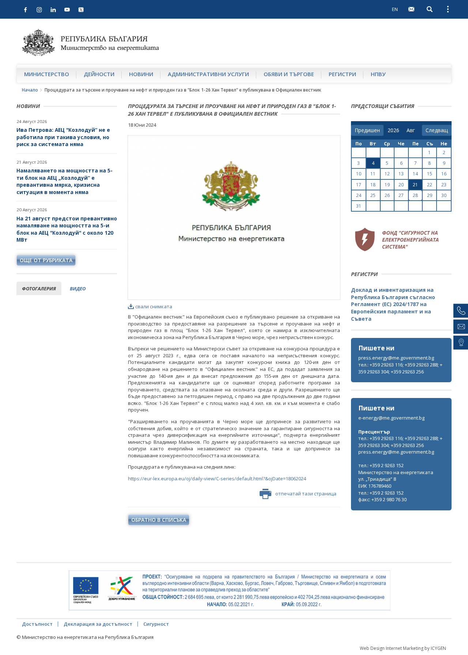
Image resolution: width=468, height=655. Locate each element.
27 (401, 195)
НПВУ (378, 74)
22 (429, 185)
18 (372, 185)
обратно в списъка (158, 519)
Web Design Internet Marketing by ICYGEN (403, 648)
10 (358, 174)
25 (372, 195)
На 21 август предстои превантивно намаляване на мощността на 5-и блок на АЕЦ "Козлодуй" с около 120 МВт (66, 229)
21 (415, 185)
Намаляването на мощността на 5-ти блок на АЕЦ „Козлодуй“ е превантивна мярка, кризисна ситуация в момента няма (64, 181)
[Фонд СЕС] (396, 238)
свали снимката (153, 306)
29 (429, 195)
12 (387, 174)
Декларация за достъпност (98, 624)
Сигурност (156, 624)
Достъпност (37, 624)
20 (401, 185)
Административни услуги (208, 74)
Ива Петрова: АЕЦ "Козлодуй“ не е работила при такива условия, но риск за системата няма (63, 137)
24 (358, 195)
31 (358, 206)
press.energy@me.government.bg (396, 357)
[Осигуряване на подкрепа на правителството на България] (229, 590)
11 (372, 174)
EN (395, 9)
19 (387, 185)
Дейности (99, 74)
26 (387, 195)
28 (415, 195)
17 (358, 185)
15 (429, 174)
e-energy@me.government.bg (391, 417)
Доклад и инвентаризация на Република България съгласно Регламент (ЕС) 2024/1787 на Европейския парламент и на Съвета (393, 304)
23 (443, 185)
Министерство (46, 74)
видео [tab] (78, 288)
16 (443, 174)
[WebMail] (411, 9)
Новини (141, 74)
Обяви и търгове (289, 74)
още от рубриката (46, 260)
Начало (30, 90)
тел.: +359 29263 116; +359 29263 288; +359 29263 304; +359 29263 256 (400, 368)
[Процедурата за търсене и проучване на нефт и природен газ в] (234, 217)
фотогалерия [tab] (39, 288)
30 (443, 195)
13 (401, 174)
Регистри (342, 74)
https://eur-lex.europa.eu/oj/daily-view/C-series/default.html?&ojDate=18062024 (217, 478)
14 (415, 174)
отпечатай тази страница (305, 493)
